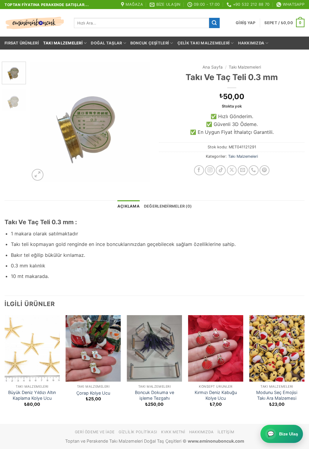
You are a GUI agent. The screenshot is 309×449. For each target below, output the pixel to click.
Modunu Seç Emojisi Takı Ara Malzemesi (276, 395)
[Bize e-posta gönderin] (243, 170)
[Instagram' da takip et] (210, 170)
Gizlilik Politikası (138, 432)
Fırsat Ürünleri (22, 43)
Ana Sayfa (212, 67)
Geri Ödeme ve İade (95, 432)
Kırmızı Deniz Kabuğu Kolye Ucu (216, 395)
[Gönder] (214, 23)
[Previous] (39, 122)
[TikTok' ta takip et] (221, 170)
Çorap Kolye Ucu (93, 393)
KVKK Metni (173, 432)
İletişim (226, 432)
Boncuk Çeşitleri (149, 43)
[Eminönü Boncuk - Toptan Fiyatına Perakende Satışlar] (35, 23)
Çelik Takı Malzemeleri (203, 43)
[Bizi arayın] (254, 170)
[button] (245, 23)
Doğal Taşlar (106, 43)
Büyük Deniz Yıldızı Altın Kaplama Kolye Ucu (32, 395)
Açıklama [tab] (128, 206)
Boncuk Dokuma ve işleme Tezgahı (154, 395)
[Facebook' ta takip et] (199, 170)
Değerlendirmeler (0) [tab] (168, 206)
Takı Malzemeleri (63, 43)
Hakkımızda (251, 43)
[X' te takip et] (232, 170)
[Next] (140, 122)
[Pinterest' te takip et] (264, 170)
